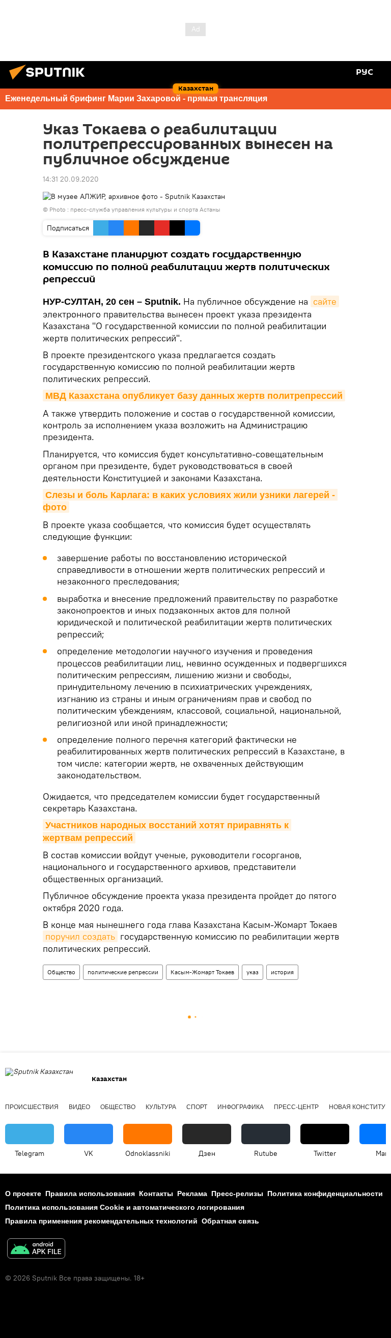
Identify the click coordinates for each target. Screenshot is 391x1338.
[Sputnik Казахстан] (50, 80)
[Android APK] (36, 1249)
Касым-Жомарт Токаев (202, 972)
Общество (61, 972)
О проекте (23, 1193)
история (282, 972)
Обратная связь (230, 1221)
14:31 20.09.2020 (71, 179)
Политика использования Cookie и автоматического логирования (124, 1207)
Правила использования (90, 1193)
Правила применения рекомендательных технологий (101, 1221)
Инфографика (240, 1107)
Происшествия (32, 1107)
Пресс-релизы (237, 1193)
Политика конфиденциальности (325, 1193)
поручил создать (80, 936)
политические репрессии (123, 972)
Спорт (196, 1107)
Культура (161, 1107)
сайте (325, 301)
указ (252, 972)
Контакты (156, 1193)
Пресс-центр (296, 1107)
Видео (79, 1107)
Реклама (192, 1193)
